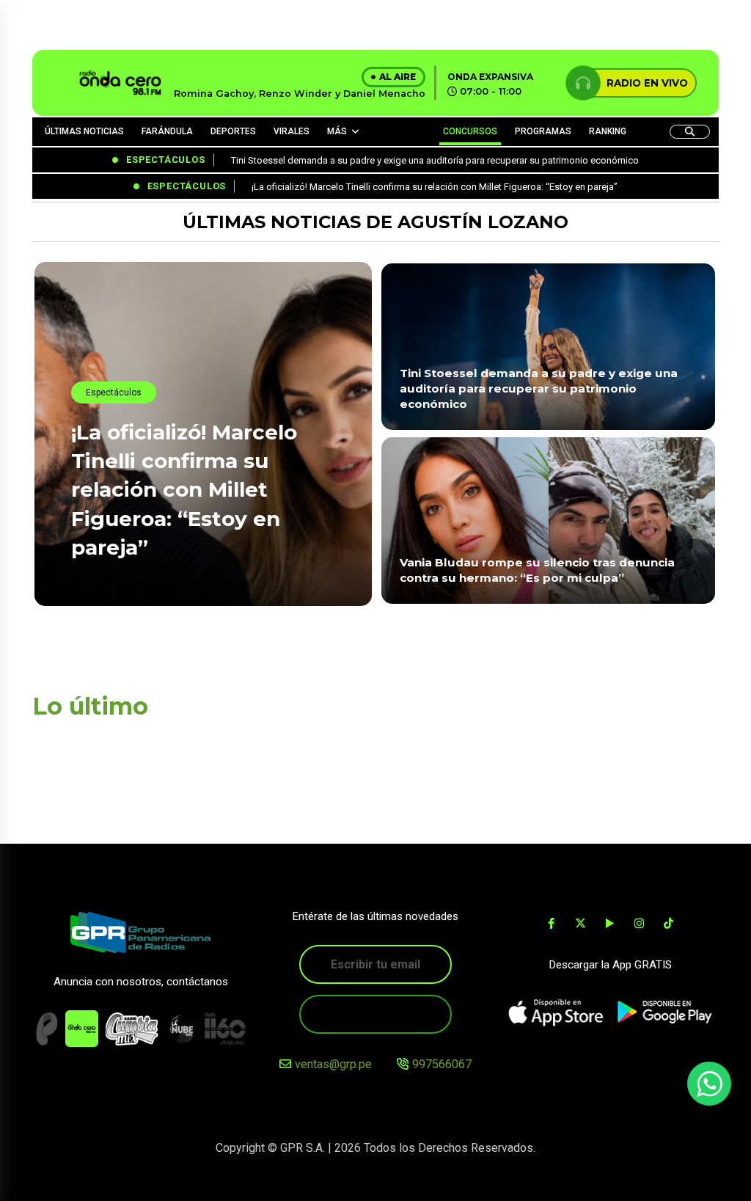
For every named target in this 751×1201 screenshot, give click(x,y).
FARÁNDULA (167, 131)
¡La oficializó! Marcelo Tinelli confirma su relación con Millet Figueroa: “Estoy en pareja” (184, 490)
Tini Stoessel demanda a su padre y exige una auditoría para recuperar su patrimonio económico (539, 389)
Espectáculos (114, 392)
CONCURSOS (470, 131)
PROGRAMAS (543, 131)
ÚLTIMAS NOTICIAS (84, 131)
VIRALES (291, 131)
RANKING (607, 131)
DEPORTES (233, 131)
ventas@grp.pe (333, 1064)
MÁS (337, 131)
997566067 (442, 1064)
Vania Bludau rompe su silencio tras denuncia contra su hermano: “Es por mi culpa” (537, 570)
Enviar (375, 1014)
